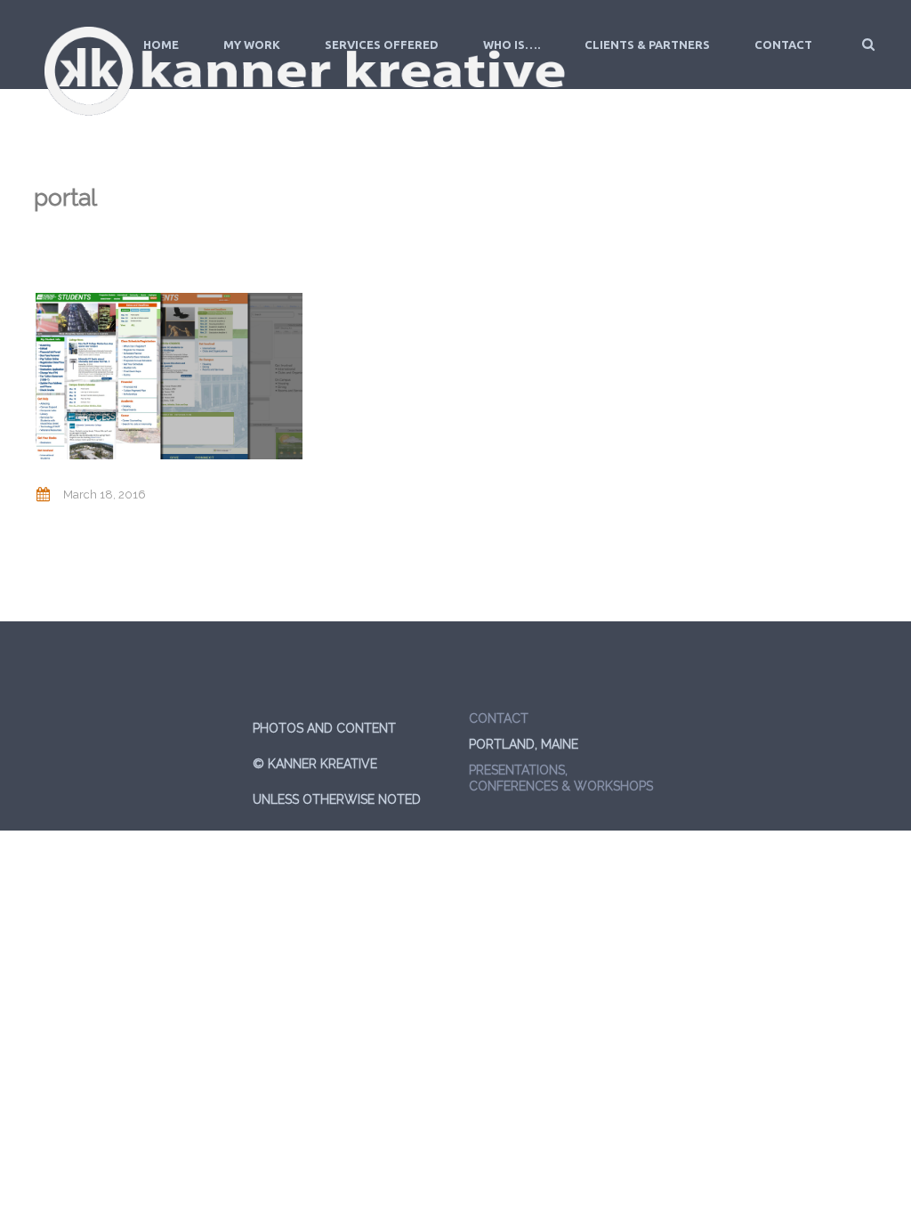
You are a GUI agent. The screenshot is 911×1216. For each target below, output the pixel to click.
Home (161, 44)
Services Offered (382, 44)
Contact (783, 44)
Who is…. (511, 44)
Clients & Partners (647, 44)
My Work (251, 44)
